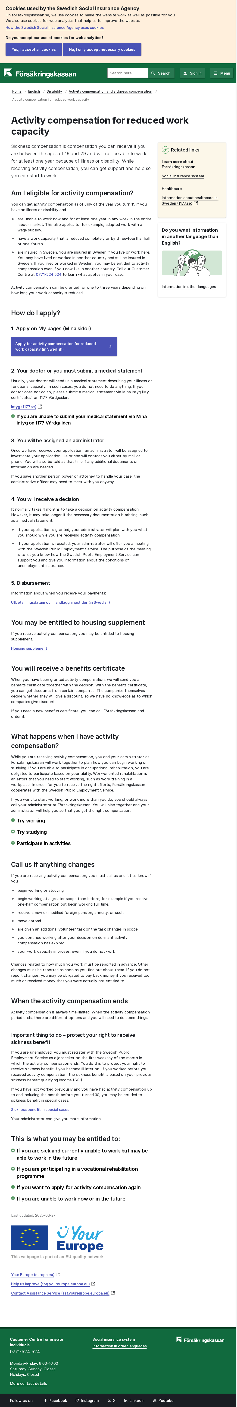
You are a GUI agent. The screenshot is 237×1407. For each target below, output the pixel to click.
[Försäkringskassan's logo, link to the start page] (40, 73)
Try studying (32, 832)
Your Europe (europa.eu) (32, 1274)
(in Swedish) (60, 602)
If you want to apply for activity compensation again (78, 1187)
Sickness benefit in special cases (40, 1109)
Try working (31, 821)
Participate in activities (44, 843)
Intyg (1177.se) (23, 406)
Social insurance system (183, 176)
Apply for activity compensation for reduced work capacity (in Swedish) (55, 348)
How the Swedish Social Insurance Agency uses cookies (55, 27)
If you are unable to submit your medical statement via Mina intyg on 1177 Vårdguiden (82, 420)
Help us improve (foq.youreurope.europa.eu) (50, 1284)
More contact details (28, 1383)
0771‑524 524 (49, 274)
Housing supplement (29, 648)
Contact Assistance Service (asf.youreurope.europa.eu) (60, 1293)
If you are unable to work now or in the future (71, 1199)
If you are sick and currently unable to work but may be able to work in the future (82, 1154)
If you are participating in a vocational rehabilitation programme (77, 1172)
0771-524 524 (25, 1351)
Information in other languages (120, 1346)
